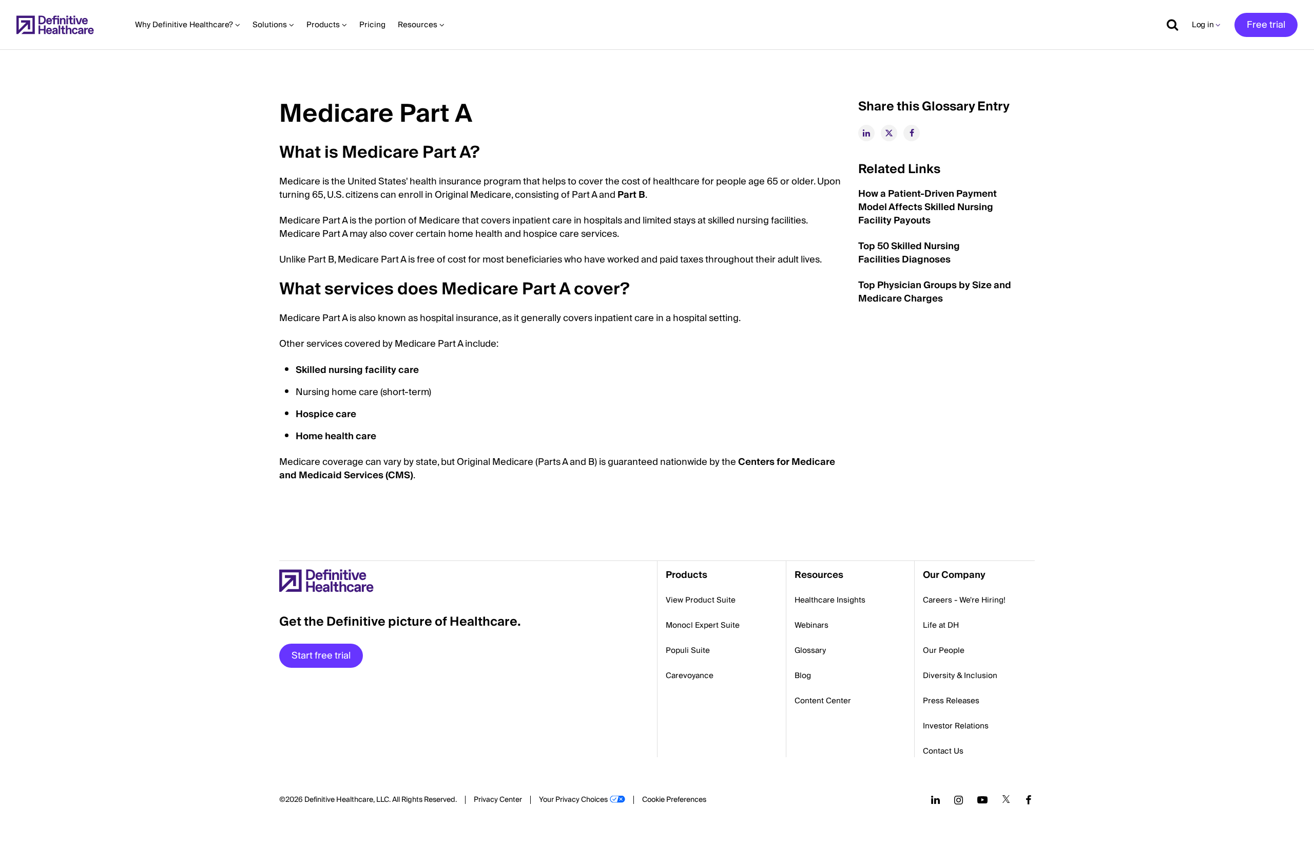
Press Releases (951, 700)
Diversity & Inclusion (960, 675)
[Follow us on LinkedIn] (935, 800)
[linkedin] (866, 133)
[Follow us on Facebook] (1028, 800)
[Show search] (1169, 24)
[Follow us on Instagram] (958, 800)
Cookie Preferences (674, 800)
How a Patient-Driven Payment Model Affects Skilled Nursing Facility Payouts (927, 207)
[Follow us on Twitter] (1006, 800)
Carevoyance (689, 675)
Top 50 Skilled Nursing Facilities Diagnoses (909, 253)
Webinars (811, 625)
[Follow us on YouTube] (982, 800)
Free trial (1266, 25)
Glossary (810, 650)
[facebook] (911, 133)
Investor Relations (956, 726)
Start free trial (321, 656)
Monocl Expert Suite (703, 625)
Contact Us (943, 751)
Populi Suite (688, 650)
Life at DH (941, 625)
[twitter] (889, 133)
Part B (631, 195)
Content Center (823, 700)
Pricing (372, 24)
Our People (943, 650)
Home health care (336, 436)
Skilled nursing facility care (357, 370)
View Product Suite (701, 600)
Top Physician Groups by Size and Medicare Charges (934, 292)
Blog (803, 675)
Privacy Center (498, 800)
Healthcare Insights (830, 600)
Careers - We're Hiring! (964, 600)
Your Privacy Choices (573, 800)
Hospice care (326, 414)
